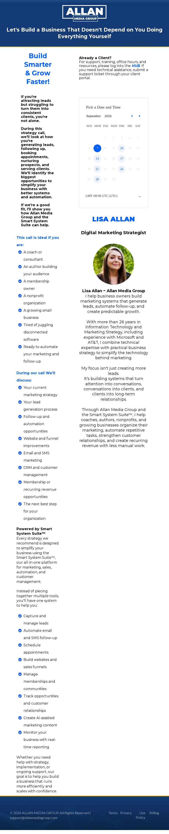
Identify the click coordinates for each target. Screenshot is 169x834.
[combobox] (113, 196)
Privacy (126, 813)
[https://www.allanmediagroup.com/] (84, 13)
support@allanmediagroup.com (33, 817)
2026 (108, 116)
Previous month (131, 116)
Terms (113, 813)
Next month (140, 116)
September (93, 116)
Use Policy (140, 815)
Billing (154, 813)
